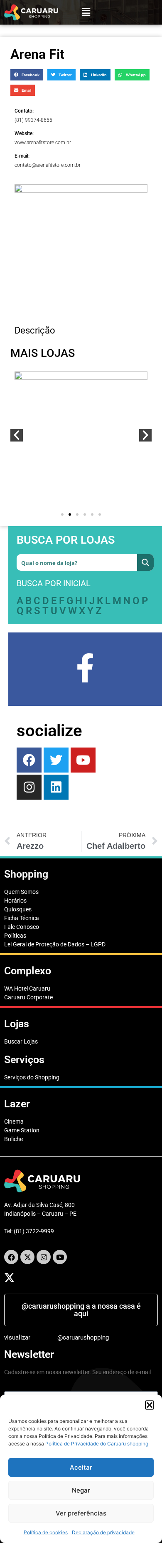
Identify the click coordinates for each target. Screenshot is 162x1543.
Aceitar (81, 1467)
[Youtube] (83, 760)
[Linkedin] (56, 787)
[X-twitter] (27, 1257)
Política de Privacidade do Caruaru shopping (96, 1443)
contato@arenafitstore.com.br (48, 165)
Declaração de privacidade (103, 1532)
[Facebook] (29, 760)
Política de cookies (46, 1532)
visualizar (17, 1337)
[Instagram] (29, 787)
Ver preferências (81, 1513)
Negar (81, 1490)
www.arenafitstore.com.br (43, 143)
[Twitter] (56, 760)
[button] (149, 1405)
